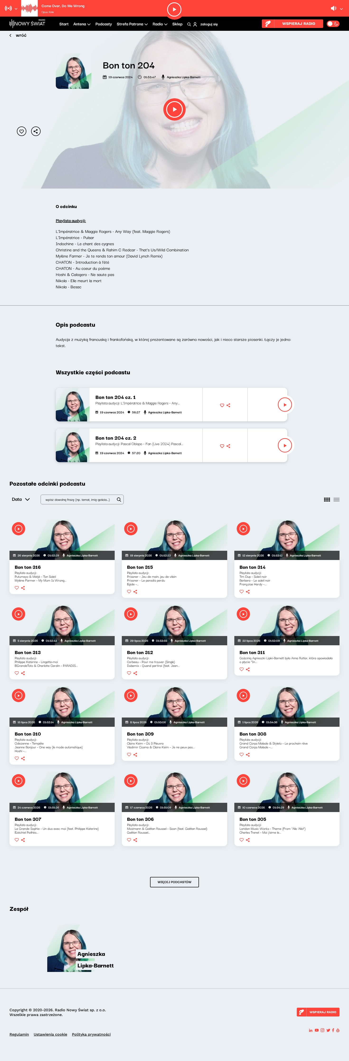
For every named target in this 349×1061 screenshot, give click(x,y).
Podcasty (103, 23)
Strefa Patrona (130, 23)
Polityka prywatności (91, 1034)
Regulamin (19, 1034)
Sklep (177, 23)
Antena (79, 23)
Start (64, 23)
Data (17, 498)
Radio (158, 23)
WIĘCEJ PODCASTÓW (174, 881)
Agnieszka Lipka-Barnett (184, 76)
